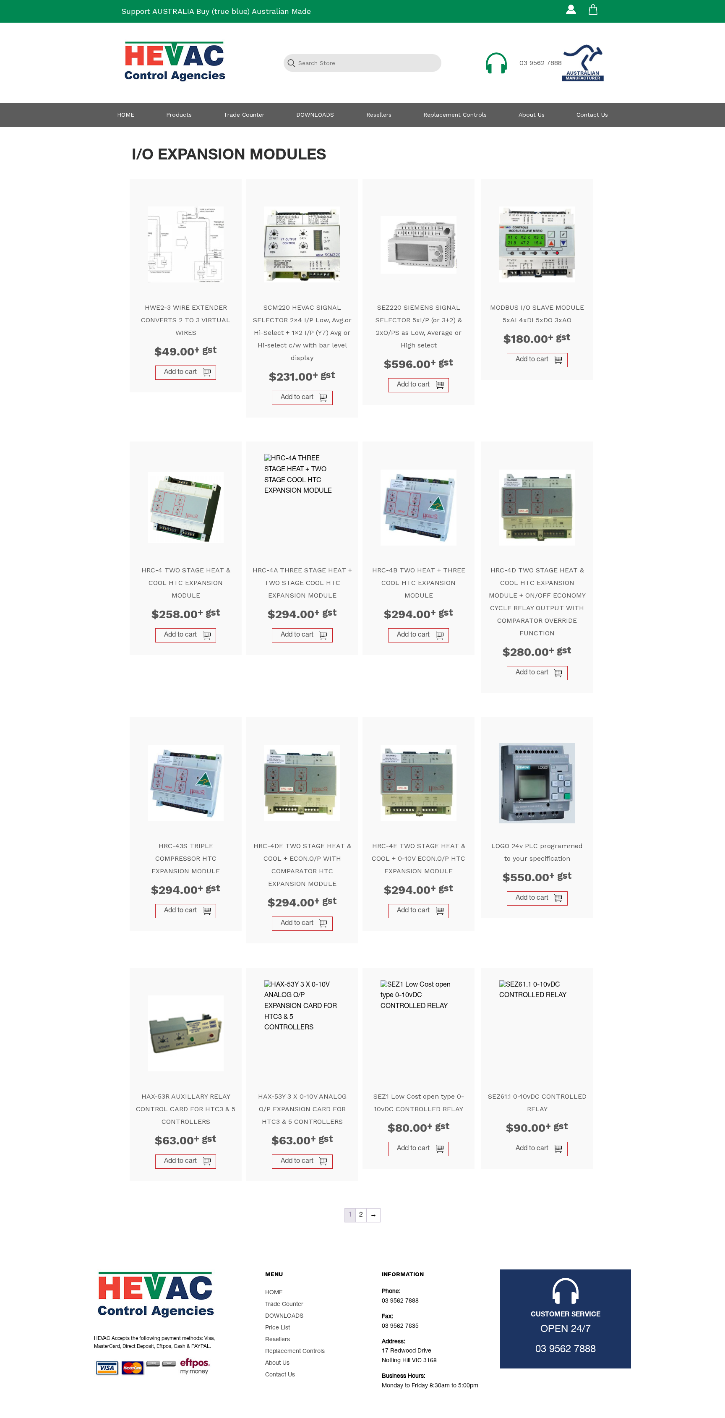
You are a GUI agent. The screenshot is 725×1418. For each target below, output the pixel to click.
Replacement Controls (455, 114)
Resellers (378, 114)
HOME (125, 114)
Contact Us (592, 114)
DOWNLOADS (315, 114)
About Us (532, 114)
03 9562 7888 (540, 63)
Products (179, 114)
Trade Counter (244, 114)
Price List (277, 1328)
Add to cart (180, 372)
